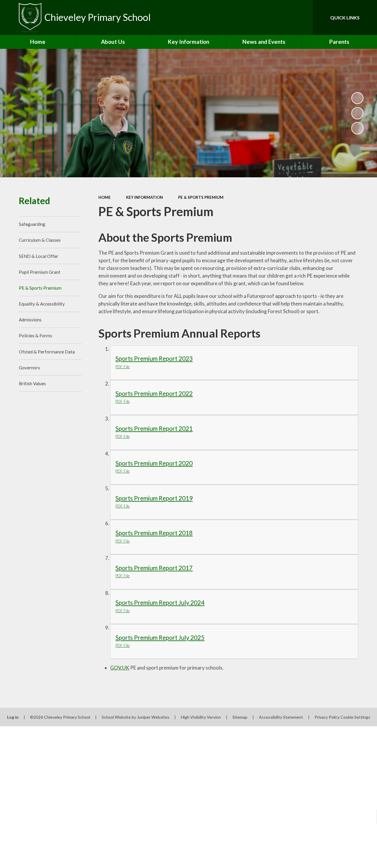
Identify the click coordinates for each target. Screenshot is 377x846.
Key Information (144, 197)
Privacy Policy (327, 717)
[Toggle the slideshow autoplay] (357, 98)
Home (104, 197)
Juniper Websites (153, 717)
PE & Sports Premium (201, 197)
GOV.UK (119, 668)
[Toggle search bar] (303, 17)
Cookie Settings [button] (355, 717)
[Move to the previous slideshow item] (357, 113)
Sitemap (239, 717)
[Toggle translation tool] (283, 17)
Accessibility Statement (281, 717)
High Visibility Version (201, 717)
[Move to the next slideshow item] (357, 128)
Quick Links (345, 17)
